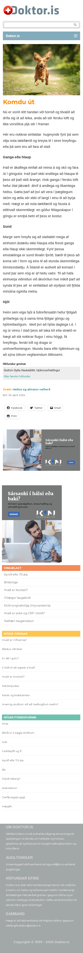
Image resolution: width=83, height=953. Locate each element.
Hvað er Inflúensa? (14, 639)
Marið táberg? (11, 778)
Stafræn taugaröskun (19, 621)
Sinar (5, 723)
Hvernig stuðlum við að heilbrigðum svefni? (30, 704)
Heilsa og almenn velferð (31, 389)
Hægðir (7, 806)
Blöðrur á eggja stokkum (18, 732)
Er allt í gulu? (11, 658)
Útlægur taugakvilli (17, 598)
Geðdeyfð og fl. (12, 751)
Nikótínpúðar (10, 685)
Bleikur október (12, 649)
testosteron (9, 787)
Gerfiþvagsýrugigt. (14, 797)
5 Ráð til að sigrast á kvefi (19, 667)
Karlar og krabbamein (16, 695)
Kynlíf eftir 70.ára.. (16, 574)
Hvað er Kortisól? (16, 590)
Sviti (4, 741)
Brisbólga (11, 582)
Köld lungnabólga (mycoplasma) (27, 605)
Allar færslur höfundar (17, 376)
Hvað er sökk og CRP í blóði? (24, 613)
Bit (4, 769)
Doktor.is (13, 35)
